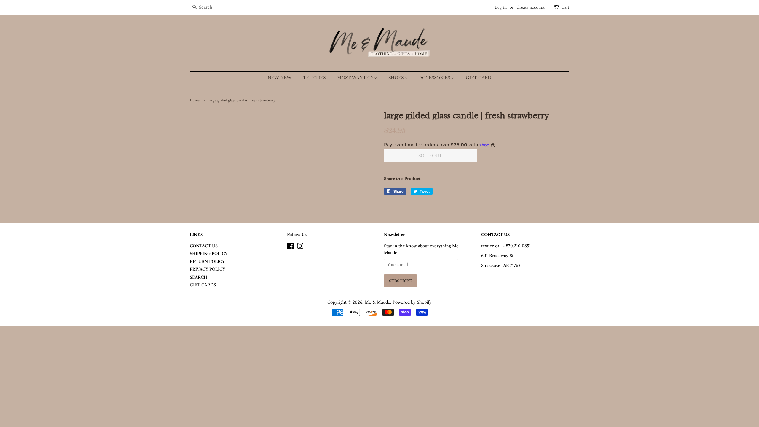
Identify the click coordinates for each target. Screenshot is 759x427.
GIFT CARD (478, 77)
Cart (565, 7)
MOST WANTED (355, 77)
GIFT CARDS (203, 285)
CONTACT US (204, 245)
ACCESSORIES (435, 77)
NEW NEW (279, 77)
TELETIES (314, 77)
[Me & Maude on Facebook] (290, 247)
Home (195, 100)
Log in (501, 7)
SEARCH (198, 277)
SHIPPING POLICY (209, 253)
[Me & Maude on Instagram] (300, 247)
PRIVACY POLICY (207, 269)
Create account (530, 7)
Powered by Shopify (412, 302)
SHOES (396, 77)
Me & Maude (377, 302)
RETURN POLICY (207, 261)
